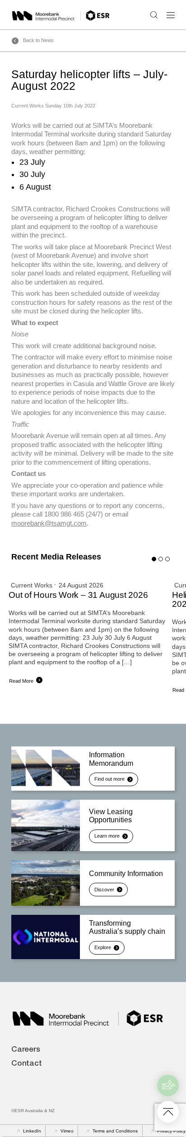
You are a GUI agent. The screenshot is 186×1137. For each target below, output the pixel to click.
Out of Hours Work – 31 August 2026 (78, 595)
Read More (21, 681)
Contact (26, 1064)
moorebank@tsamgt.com (49, 523)
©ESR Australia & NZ (33, 1110)
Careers (25, 1050)
